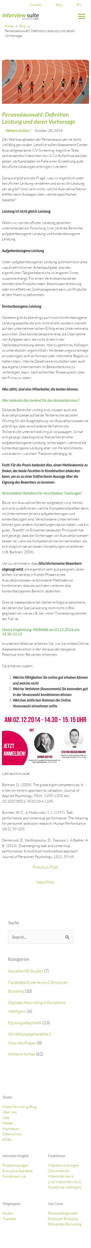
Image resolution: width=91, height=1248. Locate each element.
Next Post (45, 882)
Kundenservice (14, 1176)
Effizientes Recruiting (65, 1224)
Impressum (10, 1128)
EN (79, 5)
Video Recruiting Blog (19, 1106)
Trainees (9, 1218)
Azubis (7, 1213)
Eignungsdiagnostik (25, 1022)
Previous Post (45, 867)
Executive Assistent (17, 1171)
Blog (59, 5)
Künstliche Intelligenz (65, 1187)
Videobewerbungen (63, 1165)
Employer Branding (63, 1218)
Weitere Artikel (21, 1054)
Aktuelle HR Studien (25, 970)
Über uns (9, 1112)
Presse (7, 1123)
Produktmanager (15, 1165)
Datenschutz (12, 1134)
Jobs (5, 1117)
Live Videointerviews (64, 1181)
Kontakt (35, 5)
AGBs (6, 1139)
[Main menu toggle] (82, 16)
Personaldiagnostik (62, 1213)
